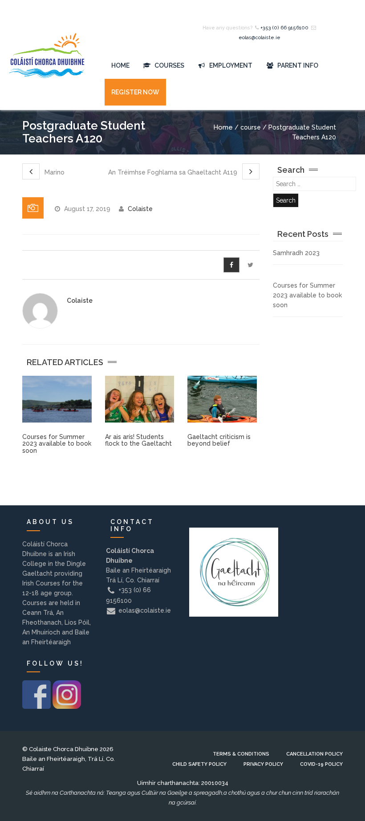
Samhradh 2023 (296, 252)
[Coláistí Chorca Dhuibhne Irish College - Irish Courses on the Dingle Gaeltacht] (47, 65)
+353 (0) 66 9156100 (284, 28)
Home (120, 65)
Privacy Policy (263, 764)
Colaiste (140, 208)
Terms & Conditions (241, 754)
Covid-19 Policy (321, 764)
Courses (168, 65)
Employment (230, 65)
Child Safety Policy (199, 764)
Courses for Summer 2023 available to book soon (56, 443)
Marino (54, 172)
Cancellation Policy (314, 754)
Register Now (135, 92)
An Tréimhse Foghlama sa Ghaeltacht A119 (173, 172)
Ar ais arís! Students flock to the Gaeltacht (138, 440)
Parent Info (297, 65)
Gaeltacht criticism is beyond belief (219, 440)
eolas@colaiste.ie (259, 38)
